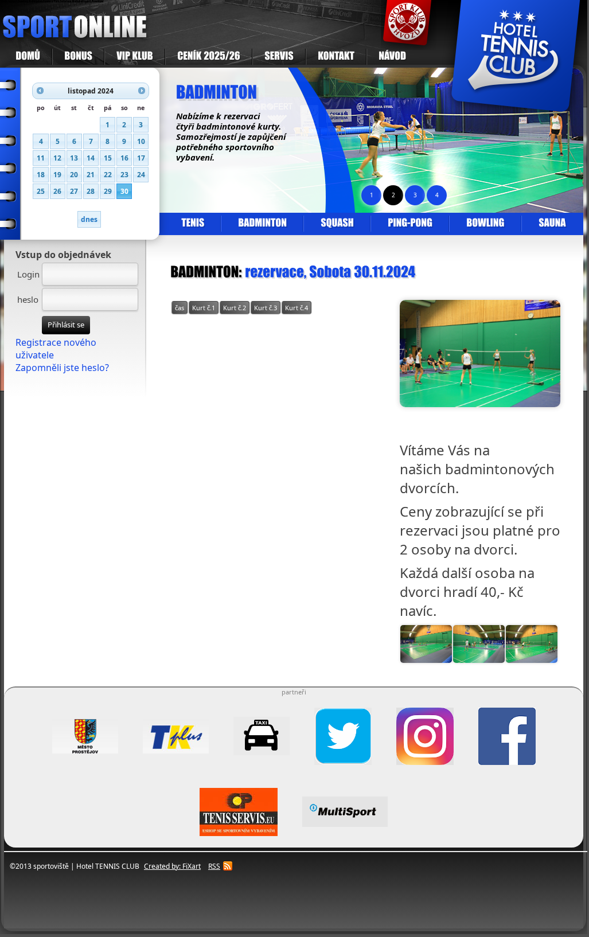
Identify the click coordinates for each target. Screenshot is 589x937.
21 (91, 174)
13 (74, 158)
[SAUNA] (551, 224)
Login (28, 274)
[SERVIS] (279, 57)
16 (124, 158)
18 (41, 174)
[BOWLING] (485, 224)
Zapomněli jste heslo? (62, 367)
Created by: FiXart (172, 866)
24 (141, 174)
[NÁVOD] (392, 57)
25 (41, 191)
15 (108, 158)
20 (74, 174)
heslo (27, 299)
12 (57, 158)
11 (41, 158)
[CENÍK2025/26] (208, 57)
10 (141, 141)
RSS (214, 866)
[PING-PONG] (409, 224)
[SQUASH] (336, 224)
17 (141, 158)
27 (74, 191)
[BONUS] (78, 57)
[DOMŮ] (28, 57)
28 (91, 191)
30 (124, 191)
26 (57, 191)
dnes (89, 219)
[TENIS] (193, 224)
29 (108, 191)
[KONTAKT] (336, 57)
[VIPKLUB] (134, 57)
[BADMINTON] (262, 224)
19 (57, 174)
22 (108, 174)
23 (124, 174)
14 (91, 158)
